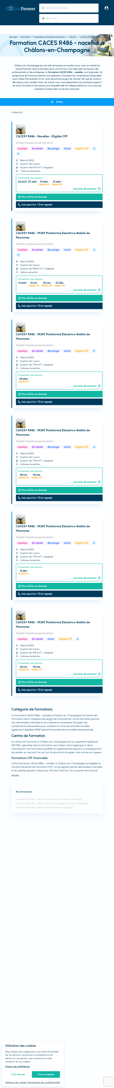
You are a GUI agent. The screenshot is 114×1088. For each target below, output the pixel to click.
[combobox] (71, 8)
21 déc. (24, 570)
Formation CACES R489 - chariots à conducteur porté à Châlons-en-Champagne (48, 799)
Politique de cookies (16, 1082)
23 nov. (47, 282)
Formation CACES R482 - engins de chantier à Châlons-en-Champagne (44, 808)
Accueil (13, 36)
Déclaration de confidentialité (44, 1082)
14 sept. (44, 181)
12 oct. (34, 282)
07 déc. (60, 282)
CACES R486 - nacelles (92, 36)
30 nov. (37, 474)
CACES (72, 36)
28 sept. (23, 378)
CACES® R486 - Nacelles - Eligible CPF (42, 136)
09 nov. (37, 666)
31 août (22, 282)
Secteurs (26, 36)
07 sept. (32, 181)
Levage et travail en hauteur (49, 36)
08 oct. (24, 474)
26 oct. (24, 666)
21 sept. (57, 181)
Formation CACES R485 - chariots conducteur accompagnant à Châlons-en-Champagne (52, 803)
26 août (22, 181)
